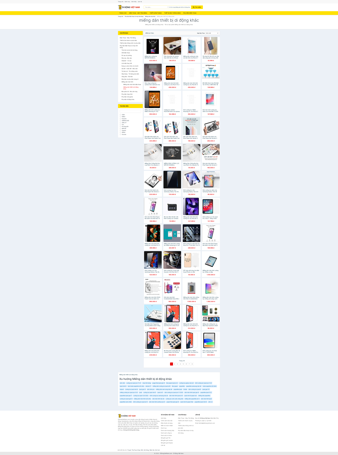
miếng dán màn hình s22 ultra (142, 399)
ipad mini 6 (123, 386)
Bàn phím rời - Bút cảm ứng (129, 91)
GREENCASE (125, 120)
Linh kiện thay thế (127, 63)
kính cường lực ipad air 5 (140, 402)
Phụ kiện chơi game (127, 97)
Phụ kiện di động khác (128, 99)
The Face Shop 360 (137, 450)
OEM (123, 114)
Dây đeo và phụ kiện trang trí (130, 79)
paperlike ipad (178, 389)
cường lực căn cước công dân (174, 399)
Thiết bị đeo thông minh (172, 13)
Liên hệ (140, 1)
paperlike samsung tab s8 (193, 386)
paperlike (182, 386)
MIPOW (124, 128)
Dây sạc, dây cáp (127, 58)
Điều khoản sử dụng (166, 423)
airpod (122, 389)
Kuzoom (124, 118)
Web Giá (152, 450)
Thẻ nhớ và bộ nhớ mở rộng (129, 50)
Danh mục (127, 1)
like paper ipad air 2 (172, 383)
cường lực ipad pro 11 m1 (133, 383)
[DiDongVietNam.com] (129, 7)
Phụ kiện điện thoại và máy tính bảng (134, 16)
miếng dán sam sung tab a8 (164, 389)
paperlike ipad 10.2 (206, 392)
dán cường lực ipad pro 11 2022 (174, 392)
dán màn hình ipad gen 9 (192, 392)
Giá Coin (157, 450)
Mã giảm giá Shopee (167, 443)
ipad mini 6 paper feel (187, 402)
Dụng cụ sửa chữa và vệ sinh (130, 66)
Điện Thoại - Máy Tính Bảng (138, 13)
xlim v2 (210, 402)
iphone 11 (148, 386)
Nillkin (123, 116)
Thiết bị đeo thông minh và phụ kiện (130, 43)
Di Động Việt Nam (178, 453)
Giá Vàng (146, 450)
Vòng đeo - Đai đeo (127, 76)
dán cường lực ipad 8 (195, 389)
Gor (123, 124)
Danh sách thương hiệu (167, 430)
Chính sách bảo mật (166, 420)
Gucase (124, 134)
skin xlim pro (150, 389)
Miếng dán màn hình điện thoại (132, 84)
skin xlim (122, 383)
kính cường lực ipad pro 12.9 (203, 383)
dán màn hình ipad (206, 399)
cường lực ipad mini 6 (131, 389)
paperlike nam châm (126, 402)
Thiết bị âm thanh (156, 13)
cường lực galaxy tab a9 (186, 383)
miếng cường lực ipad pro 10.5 (129, 392)
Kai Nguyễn (125, 126)
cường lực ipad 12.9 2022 (140, 395)
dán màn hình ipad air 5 (176, 395)
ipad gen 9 (142, 389)
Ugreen (124, 130)
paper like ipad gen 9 (173, 402)
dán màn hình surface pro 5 (157, 402)
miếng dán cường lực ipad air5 (161, 386)
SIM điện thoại (126, 52)
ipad (140, 392)
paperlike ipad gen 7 (126, 395)
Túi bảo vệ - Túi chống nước (130, 71)
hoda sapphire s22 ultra (209, 386)
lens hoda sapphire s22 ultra (136, 386)
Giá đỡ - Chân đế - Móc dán (130, 68)
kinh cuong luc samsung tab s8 (159, 395)
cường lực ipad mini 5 (149, 392)
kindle (185, 389)
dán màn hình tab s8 (158, 399)
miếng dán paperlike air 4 (192, 399)
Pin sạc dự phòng (127, 55)
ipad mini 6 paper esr (190, 395)
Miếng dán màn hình (150, 16)
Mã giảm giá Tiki (165, 438)
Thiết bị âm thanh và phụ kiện (128, 40)
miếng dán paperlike (204, 395)
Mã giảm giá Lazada (167, 440)
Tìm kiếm (198, 7)
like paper (175, 386)
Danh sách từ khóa (166, 435)
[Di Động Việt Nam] (127, 416)
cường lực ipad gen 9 (126, 399)
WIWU (123, 132)
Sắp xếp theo (201, 33)
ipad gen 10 (206, 389)
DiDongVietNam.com (166, 453)
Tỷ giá (129, 450)
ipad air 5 (160, 392)
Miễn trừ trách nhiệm (167, 425)
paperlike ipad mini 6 (201, 402)
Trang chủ (120, 1)
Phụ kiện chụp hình (127, 94)
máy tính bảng (147, 383)
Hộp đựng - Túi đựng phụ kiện (130, 74)
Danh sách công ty (166, 433)
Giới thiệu (134, 1)
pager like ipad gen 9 (158, 383)
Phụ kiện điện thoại (189, 13)
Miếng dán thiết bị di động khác (130, 88)
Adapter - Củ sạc (126, 60)
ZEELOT (124, 122)
